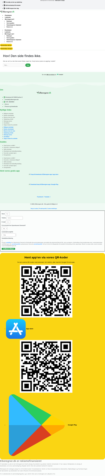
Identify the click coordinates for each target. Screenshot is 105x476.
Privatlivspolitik (43, 208)
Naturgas (9, 21)
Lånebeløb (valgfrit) (7, 231)
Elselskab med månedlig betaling (12, 151)
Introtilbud (6, 123)
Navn (3, 213)
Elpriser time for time (9, 117)
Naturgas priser (8, 121)
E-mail (3, 222)
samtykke (8, 242)
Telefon (4, 218)
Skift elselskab (7, 149)
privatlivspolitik (16, 244)
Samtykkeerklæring (7, 238)
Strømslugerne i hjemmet (14, 25)
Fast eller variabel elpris (10, 153)
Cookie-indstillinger (52, 208)
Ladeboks (8, 17)
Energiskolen (7, 155)
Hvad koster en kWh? (9, 145)
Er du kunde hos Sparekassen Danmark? (14, 225)
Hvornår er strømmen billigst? (12, 147)
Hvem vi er (10, 27)
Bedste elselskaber (9, 115)
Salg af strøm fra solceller (10, 124)
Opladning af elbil (8, 119)
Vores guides (10, 23)
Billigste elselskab (8, 113)
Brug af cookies (34, 208)
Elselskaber (8, 15)
